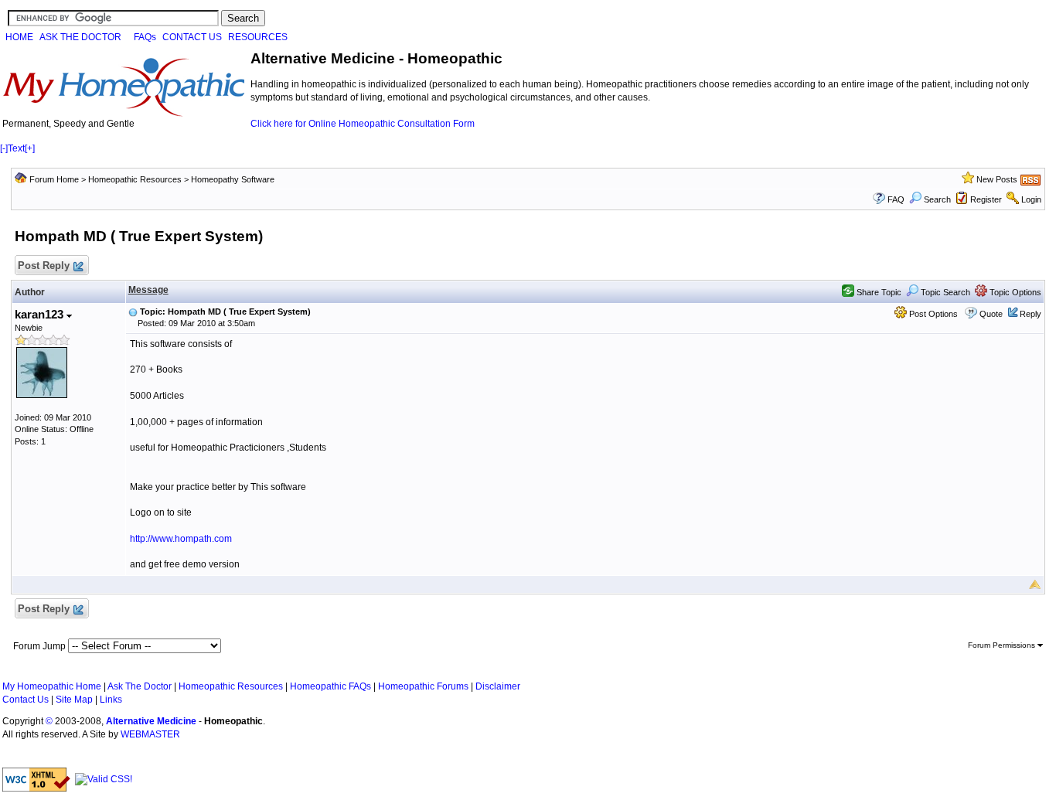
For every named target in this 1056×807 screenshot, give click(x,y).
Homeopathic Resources (135, 179)
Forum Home (54, 179)
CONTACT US (192, 37)
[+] (30, 148)
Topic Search (944, 292)
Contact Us (25, 699)
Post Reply (44, 265)
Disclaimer (497, 686)
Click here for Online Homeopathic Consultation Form (362, 123)
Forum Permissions (1002, 645)
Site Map (74, 699)
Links (111, 699)
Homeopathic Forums (423, 686)
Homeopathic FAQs (330, 686)
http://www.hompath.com (181, 538)
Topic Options (1014, 292)
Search (937, 199)
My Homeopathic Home (51, 686)
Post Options (932, 313)
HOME (19, 37)
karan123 (40, 314)
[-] (4, 148)
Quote (991, 313)
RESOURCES (258, 37)
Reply (1030, 313)
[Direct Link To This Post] (133, 311)
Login (1031, 199)
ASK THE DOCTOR (80, 37)
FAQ (895, 199)
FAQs (145, 37)
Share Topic (877, 292)
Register (986, 199)
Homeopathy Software (232, 179)
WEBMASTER (150, 734)
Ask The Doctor (139, 686)
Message (148, 289)
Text (16, 148)
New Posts (996, 179)
